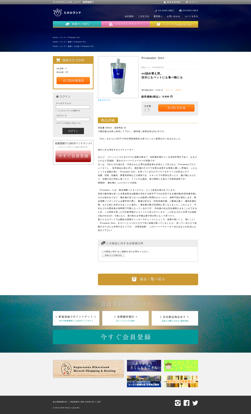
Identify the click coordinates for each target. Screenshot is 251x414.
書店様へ (158, 16)
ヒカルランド (67, 12)
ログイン (193, 2)
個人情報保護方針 (60, 402)
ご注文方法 (143, 16)
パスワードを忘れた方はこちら (68, 123)
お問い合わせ (173, 16)
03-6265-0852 (166, 10)
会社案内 (129, 16)
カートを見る (191, 16)
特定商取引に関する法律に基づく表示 (85, 402)
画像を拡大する (104, 100)
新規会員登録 (173, 2)
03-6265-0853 (190, 10)
